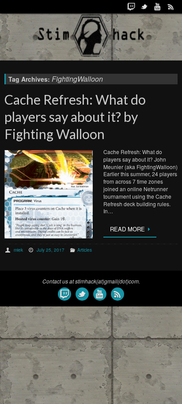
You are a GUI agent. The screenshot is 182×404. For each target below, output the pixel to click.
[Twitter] (144, 6)
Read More (127, 229)
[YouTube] (157, 6)
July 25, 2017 (50, 250)
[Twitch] (131, 6)
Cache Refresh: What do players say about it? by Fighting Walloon (75, 116)
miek (18, 250)
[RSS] (171, 6)
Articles (84, 250)
